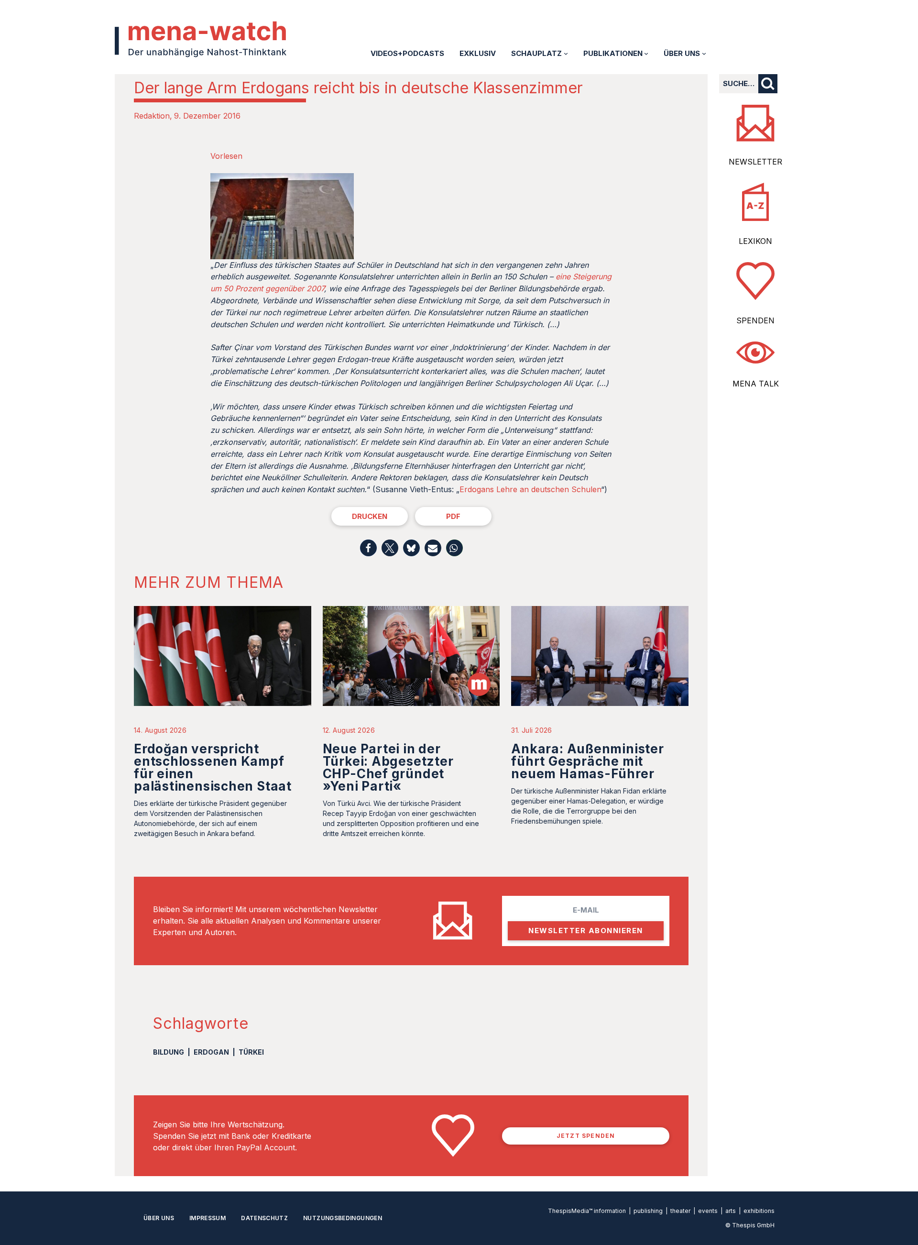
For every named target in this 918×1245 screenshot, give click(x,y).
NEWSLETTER (755, 161)
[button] (368, 548)
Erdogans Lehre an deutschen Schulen (530, 489)
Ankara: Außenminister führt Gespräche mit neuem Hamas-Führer (587, 761)
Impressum (207, 1218)
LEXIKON (755, 241)
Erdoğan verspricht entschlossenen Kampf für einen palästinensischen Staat (213, 767)
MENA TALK (755, 383)
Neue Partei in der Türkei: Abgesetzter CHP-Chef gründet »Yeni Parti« (388, 767)
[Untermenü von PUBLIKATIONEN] (646, 53)
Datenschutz (264, 1218)
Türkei (251, 1052)
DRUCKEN (369, 516)
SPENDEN (755, 320)
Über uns (158, 1218)
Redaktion (152, 116)
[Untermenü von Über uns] (704, 53)
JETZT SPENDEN (586, 1135)
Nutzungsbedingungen (342, 1218)
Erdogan (211, 1052)
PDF (453, 516)
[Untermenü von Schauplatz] (566, 53)
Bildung (168, 1052)
